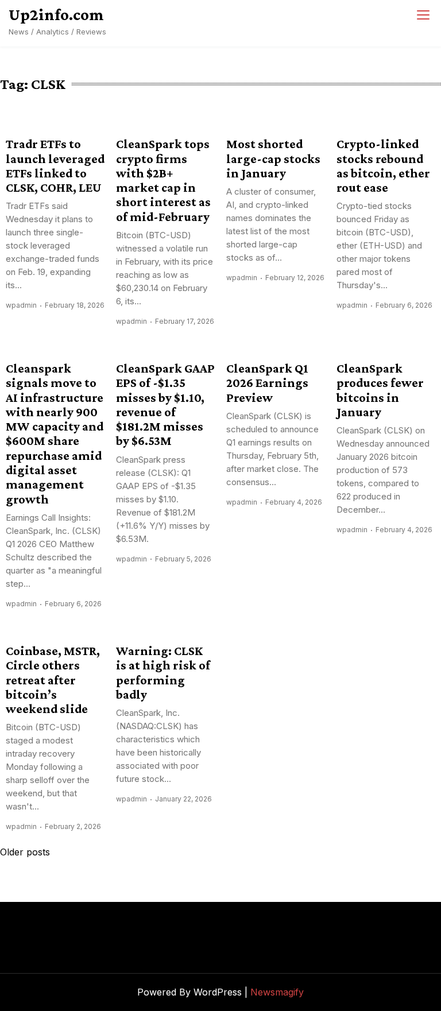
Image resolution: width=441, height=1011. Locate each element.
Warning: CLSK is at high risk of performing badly (163, 673)
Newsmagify (277, 992)
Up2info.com (56, 14)
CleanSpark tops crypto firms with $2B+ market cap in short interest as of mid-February (163, 180)
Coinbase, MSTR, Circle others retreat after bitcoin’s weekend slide (53, 680)
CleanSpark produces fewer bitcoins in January (380, 390)
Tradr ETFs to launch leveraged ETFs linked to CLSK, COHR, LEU (55, 166)
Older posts (25, 852)
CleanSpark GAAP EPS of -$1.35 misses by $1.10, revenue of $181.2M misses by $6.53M (165, 404)
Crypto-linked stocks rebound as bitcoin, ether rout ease (383, 166)
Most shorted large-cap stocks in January (273, 158)
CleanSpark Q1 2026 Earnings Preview (267, 383)
